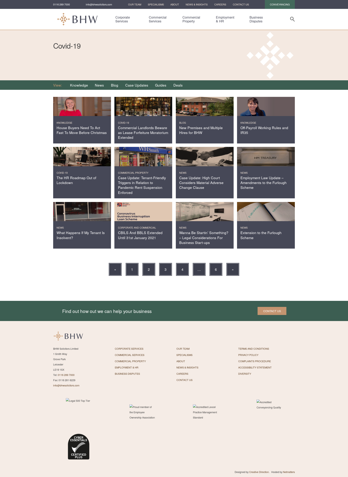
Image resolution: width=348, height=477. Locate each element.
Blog (114, 85)
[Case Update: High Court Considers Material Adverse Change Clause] (205, 156)
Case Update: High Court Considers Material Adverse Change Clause (201, 182)
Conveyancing (280, 4)
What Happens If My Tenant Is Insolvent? (81, 235)
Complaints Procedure (254, 361)
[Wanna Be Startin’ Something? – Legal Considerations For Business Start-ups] (205, 211)
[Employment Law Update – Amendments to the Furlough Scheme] (266, 156)
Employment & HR (225, 19)
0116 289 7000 (61, 4)
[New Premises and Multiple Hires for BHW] (205, 106)
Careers (220, 4)
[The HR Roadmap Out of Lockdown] (82, 156)
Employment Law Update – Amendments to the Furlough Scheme (263, 182)
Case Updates (136, 85)
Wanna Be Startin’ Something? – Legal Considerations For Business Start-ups (203, 237)
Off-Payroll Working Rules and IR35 (264, 130)
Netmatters (289, 472)
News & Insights (197, 4)
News (99, 85)
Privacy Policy (248, 355)
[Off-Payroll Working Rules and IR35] (266, 106)
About (174, 4)
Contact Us (241, 4)
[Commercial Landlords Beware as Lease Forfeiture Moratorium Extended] (143, 106)
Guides (160, 85)
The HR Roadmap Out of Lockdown (76, 180)
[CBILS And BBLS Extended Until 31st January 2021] (143, 211)
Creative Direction (259, 472)
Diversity (244, 374)
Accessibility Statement (255, 367)
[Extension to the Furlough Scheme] (266, 211)
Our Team (134, 4)
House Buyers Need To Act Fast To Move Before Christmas (82, 130)
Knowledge (79, 85)
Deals (178, 85)
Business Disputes (256, 19)
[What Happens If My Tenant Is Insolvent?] (82, 211)
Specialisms (156, 4)
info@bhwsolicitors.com (99, 4)
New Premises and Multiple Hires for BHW (201, 130)
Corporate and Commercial (137, 227)
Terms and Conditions (253, 348)
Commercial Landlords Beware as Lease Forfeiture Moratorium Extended (143, 132)
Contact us (272, 311)
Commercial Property (191, 19)
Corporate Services (122, 19)
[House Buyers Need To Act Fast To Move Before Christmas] (82, 106)
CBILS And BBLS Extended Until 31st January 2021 (140, 235)
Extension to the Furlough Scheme (261, 235)
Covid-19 (123, 122)
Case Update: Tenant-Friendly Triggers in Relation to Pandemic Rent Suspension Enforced (142, 185)
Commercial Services (158, 19)
